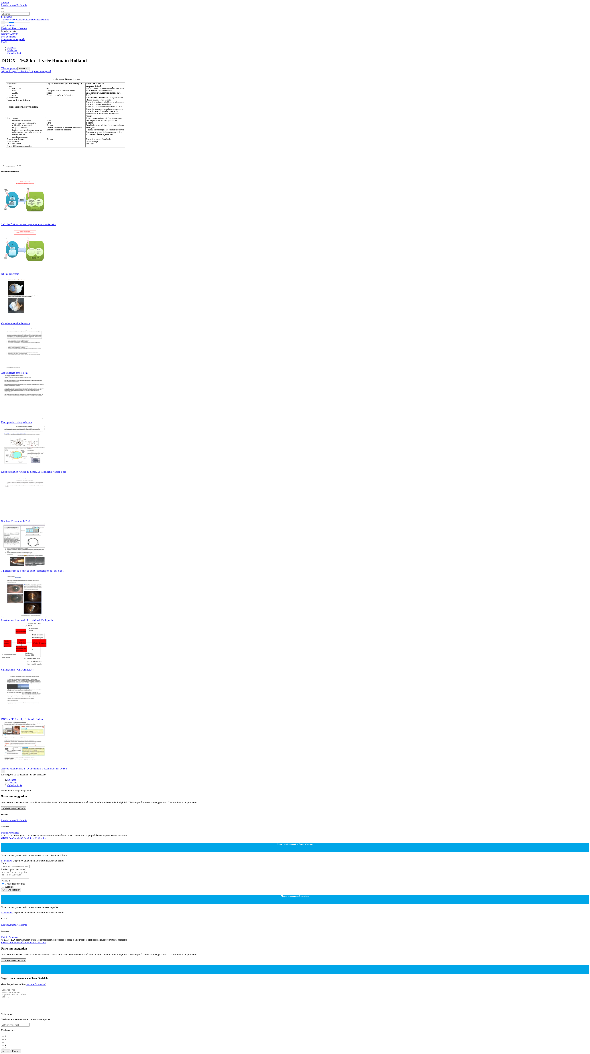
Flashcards (21, 5)
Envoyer (16, 1051)
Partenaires (13, 832)
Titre (3, 863)
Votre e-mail (7, 1014)
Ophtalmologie (14, 53)
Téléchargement (9, 68)
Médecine (12, 50)
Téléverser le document (12, 19)
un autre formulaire (35, 984)
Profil (4, 42)
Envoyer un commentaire (13, 808)
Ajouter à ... (24, 68)
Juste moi (9, 886)
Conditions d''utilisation (35, 838)
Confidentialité (16, 838)
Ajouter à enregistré (41, 71)
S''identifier (6, 17)
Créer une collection (11, 890)
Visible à (5, 880)
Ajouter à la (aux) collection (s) (16, 71)
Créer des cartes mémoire (36, 19)
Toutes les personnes (15, 883)
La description (13, 869)
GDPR (5, 838)
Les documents (8, 5)
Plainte (4, 832)
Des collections (19, 28)
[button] (7, 166)
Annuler (5, 1051)
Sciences (11, 47)
